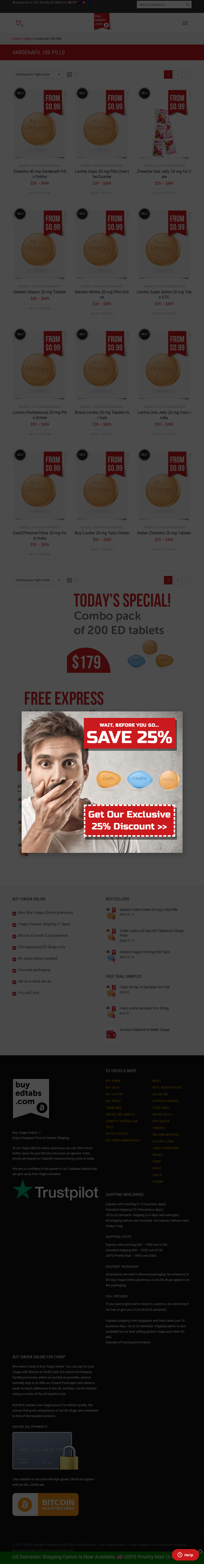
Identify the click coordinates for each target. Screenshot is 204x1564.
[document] (102, 782)
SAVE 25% (129, 737)
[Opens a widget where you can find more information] (185, 1555)
